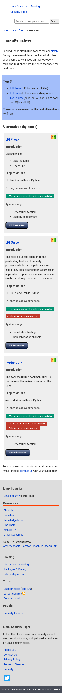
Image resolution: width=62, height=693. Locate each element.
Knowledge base (13, 520)
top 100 (26, 588)
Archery (7, 546)
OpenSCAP (50, 546)
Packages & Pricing (15, 569)
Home (5, 30)
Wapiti (16, 546)
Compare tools (12, 598)
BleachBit (37, 546)
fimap (21, 30)
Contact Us (10, 654)
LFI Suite (15, 93)
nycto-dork (16, 98)
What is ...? (10, 529)
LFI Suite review (16, 345)
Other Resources (13, 534)
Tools (13, 30)
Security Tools (18, 11)
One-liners (9, 525)
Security (8, 669)
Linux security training (16, 564)
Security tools (12, 588)
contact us (26, 470)
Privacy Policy (12, 659)
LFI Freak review (17, 225)
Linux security (12, 495)
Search (54, 21)
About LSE (10, 649)
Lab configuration (14, 574)
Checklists (10, 510)
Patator (25, 546)
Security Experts (13, 613)
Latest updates (13, 593)
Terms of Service (14, 664)
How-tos (9, 515)
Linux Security (18, 6)
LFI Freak (15, 88)
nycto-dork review (17, 452)
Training (35, 6)
